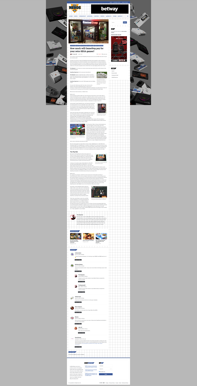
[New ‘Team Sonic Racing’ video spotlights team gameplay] (101, 236)
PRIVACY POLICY (125, 2)
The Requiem (74, 54)
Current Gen (73, 45)
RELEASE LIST (83, 16)
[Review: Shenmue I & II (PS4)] (88, 236)
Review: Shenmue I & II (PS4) (88, 240)
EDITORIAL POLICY (117, 2)
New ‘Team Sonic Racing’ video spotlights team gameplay (100, 241)
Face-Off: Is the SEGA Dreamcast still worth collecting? (74, 241)
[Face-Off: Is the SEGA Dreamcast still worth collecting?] (75, 236)
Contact (116, 382)
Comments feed (115, 75)
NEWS (76, 16)
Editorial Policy (125, 382)
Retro (97, 45)
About (120, 382)
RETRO (102, 16)
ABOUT (111, 2)
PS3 (94, 45)
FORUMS (114, 16)
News (92, 45)
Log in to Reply (78, 259)
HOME (71, 16)
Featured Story (83, 45)
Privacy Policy (112, 382)
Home (107, 382)
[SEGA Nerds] (74, 8)
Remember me (102, 371)
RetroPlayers (78, 337)
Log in (113, 70)
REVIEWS (97, 16)
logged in (75, 354)
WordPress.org (115, 77)
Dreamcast (77, 45)
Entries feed (114, 73)
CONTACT (120, 16)
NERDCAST (109, 16)
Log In (106, 374)
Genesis (88, 45)
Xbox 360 (101, 45)
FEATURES (90, 16)
